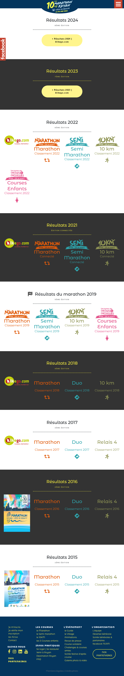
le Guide (69, 631)
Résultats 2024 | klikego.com (62, 40)
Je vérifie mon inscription (15, 632)
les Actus (13, 637)
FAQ (38, 659)
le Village (69, 634)
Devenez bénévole (102, 634)
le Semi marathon (45, 634)
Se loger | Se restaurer (47, 649)
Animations (71, 637)
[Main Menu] (118, 4)
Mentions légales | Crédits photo (62, 671)
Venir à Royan (43, 653)
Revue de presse (73, 641)
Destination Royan (46, 656)
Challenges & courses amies (76, 649)
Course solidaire (73, 644)
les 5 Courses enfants (47, 641)
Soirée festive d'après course (75, 655)
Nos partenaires (17, 660)
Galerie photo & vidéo (76, 661)
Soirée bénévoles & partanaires (102, 639)
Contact (12, 641)
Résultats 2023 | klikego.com (62, 91)
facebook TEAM (101, 644)
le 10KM (40, 637)
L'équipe (97, 631)
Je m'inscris (14, 627)
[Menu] (118, 4)
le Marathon (43, 631)
